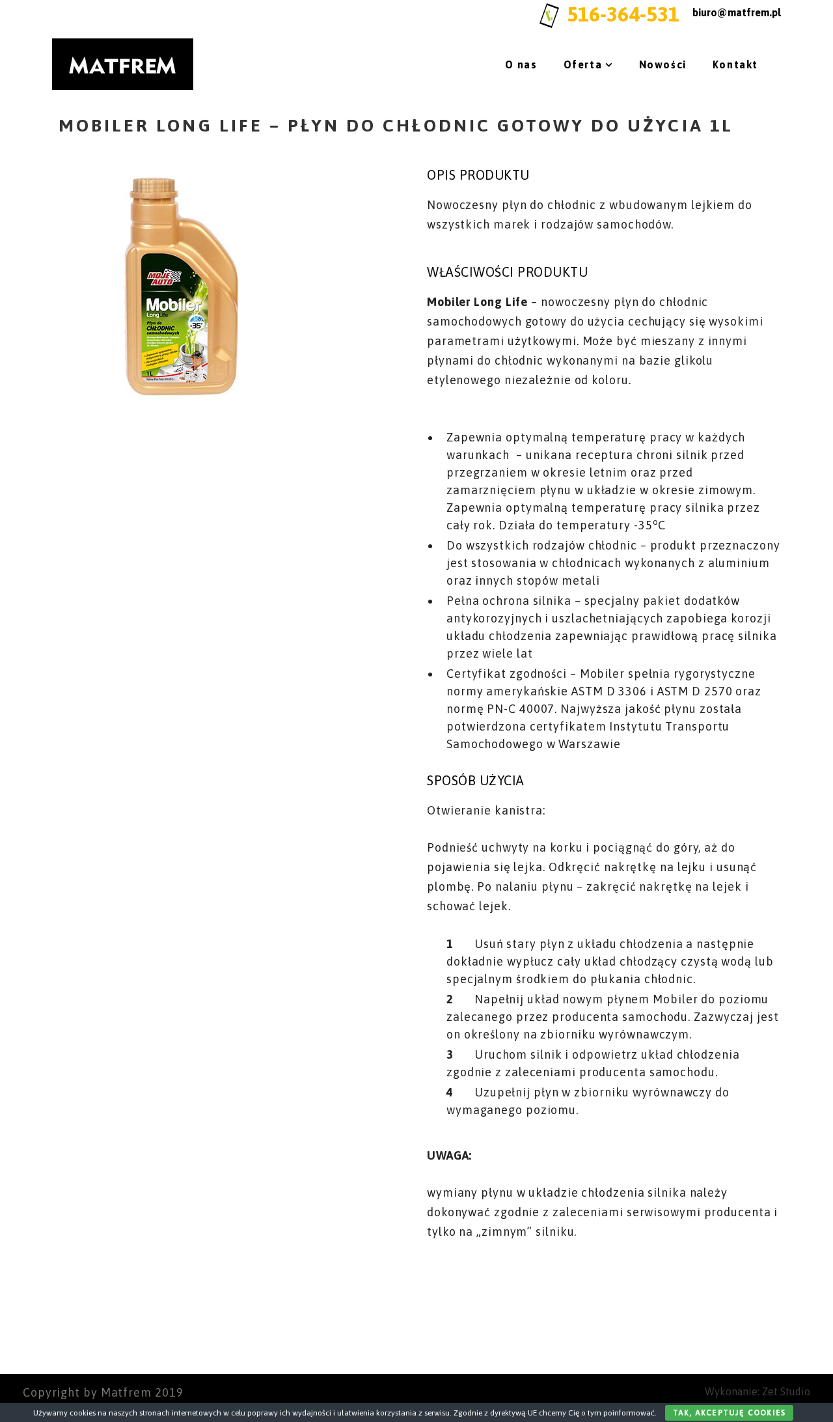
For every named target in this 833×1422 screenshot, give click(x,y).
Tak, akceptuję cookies (729, 1412)
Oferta (583, 64)
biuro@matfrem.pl (736, 12)
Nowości (663, 64)
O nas (521, 64)
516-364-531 (623, 14)
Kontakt (735, 64)
